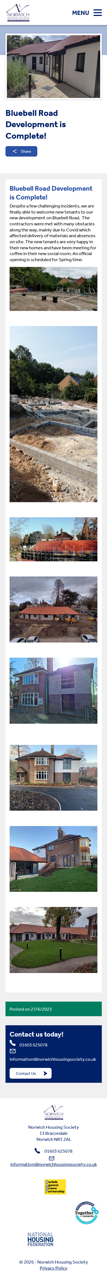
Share (26, 151)
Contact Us (26, 1073)
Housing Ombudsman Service (41, 1213)
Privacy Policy (53, 1268)
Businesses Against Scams (85, 1186)
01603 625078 (33, 1045)
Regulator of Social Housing (73, 1239)
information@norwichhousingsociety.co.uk (53, 1059)
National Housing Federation (40, 1239)
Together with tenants (86, 1213)
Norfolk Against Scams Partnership (55, 1186)
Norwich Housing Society (53, 1112)
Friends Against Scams (26, 1186)
